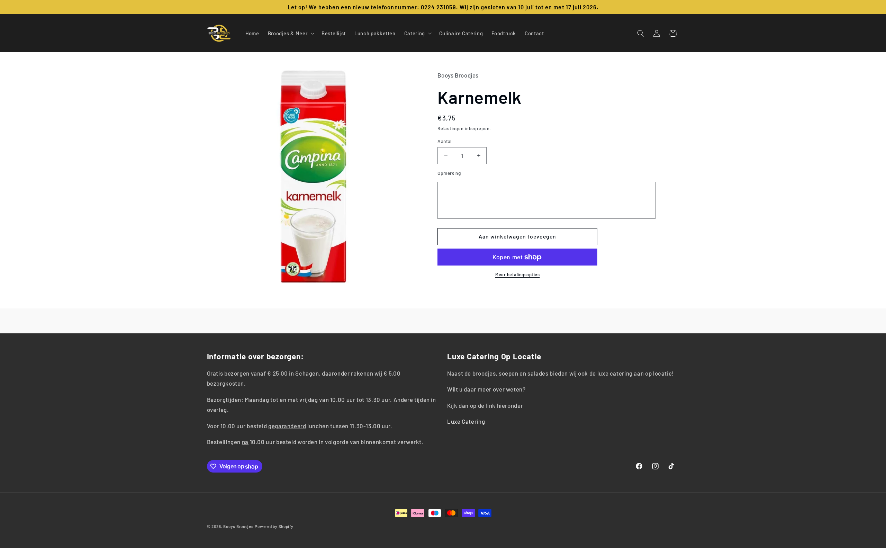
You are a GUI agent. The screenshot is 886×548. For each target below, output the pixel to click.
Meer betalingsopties (517, 274)
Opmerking (449, 173)
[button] (290, 33)
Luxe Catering (466, 421)
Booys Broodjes (238, 526)
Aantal (444, 141)
